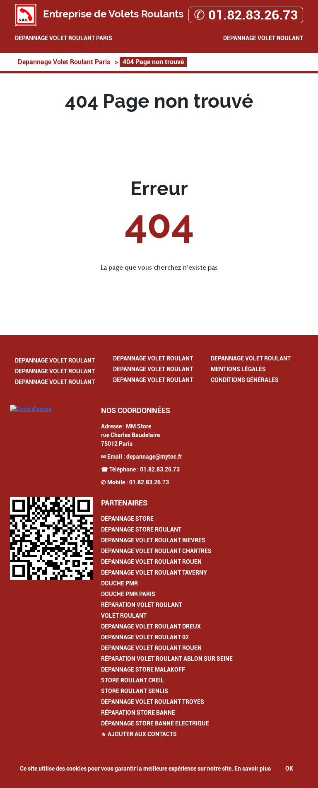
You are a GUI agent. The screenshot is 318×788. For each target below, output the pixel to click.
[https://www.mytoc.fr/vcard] (51, 538)
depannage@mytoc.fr (154, 456)
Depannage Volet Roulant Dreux (151, 626)
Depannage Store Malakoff (143, 669)
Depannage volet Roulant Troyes (152, 702)
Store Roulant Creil (132, 680)
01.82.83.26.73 (160, 469)
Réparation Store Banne (138, 712)
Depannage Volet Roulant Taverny (154, 572)
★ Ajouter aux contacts (139, 734)
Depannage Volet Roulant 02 (145, 637)
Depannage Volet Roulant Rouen (151, 561)
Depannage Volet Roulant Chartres (156, 551)
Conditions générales (245, 380)
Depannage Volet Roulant (263, 38)
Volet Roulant (124, 615)
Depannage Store (127, 518)
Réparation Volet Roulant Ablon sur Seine (167, 658)
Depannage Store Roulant (141, 529)
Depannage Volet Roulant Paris (63, 38)
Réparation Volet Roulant (141, 605)
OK (289, 768)
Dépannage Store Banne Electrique (155, 723)
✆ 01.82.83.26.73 (246, 15)
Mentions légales (238, 369)
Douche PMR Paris (128, 594)
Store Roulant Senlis (134, 691)
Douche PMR (119, 583)
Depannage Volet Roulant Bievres (153, 540)
